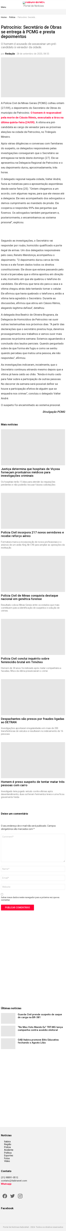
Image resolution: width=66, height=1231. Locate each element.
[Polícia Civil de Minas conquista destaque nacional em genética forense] (33, 574)
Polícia (7, 1147)
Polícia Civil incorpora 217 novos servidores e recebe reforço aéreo (32, 534)
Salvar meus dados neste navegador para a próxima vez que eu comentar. (30, 898)
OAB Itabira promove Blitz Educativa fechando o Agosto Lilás (38, 1041)
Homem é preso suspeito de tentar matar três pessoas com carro (33, 783)
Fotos (7, 1158)
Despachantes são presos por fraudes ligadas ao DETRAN (32, 720)
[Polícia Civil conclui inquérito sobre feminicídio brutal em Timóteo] (33, 637)
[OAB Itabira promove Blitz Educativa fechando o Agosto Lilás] (8, 1043)
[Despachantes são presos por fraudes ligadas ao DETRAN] (33, 697)
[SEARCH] (63, 4)
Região (7, 1144)
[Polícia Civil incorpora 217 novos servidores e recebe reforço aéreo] (33, 511)
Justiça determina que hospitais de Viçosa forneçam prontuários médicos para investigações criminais (30, 472)
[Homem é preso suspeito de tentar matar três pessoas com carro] (33, 760)
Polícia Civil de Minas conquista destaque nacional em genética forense (29, 597)
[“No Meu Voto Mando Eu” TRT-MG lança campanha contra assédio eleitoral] (8, 1031)
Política (8, 1152)
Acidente (8, 1150)
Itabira (7, 1141)
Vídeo (7, 1161)
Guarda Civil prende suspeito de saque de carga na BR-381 (40, 1016)
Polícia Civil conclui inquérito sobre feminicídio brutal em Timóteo (25, 660)
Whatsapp (6, 1184)
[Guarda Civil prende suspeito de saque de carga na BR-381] (8, 1018)
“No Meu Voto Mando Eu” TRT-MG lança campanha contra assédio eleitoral (40, 1028)
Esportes (8, 1155)
